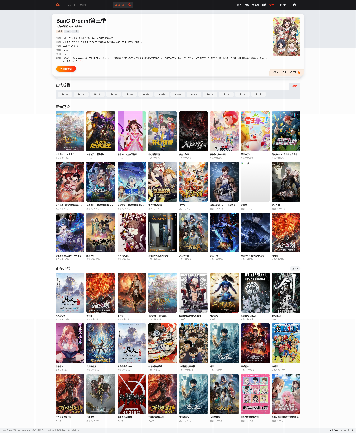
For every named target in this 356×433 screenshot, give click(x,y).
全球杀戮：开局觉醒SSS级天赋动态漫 (100, 205)
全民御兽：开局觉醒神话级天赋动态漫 (132, 205)
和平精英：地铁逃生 (95, 154)
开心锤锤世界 (154, 154)
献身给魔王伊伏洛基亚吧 (190, 316)
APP (285, 4)
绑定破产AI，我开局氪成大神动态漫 (286, 154)
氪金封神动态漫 (155, 205)
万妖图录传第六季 (63, 417)
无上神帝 (90, 255)
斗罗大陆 (214, 316)
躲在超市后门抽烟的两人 (159, 255)
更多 (294, 268)
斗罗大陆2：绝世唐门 (65, 154)
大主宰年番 (184, 255)
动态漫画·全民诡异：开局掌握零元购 (70, 255)
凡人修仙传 (60, 316)
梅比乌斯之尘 (123, 255)
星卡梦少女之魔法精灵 (127, 154)
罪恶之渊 (59, 366)
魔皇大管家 (184, 154)
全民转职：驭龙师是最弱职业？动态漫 (70, 205)
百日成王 (245, 205)
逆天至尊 (276, 205)
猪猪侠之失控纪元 (218, 154)
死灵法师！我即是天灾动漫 (252, 255)
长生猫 (182, 205)
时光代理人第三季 (249, 316)
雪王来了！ (246, 154)
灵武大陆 (214, 255)
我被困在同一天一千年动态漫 (222, 205)
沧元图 (275, 255)
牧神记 (120, 316)
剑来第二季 (277, 316)
